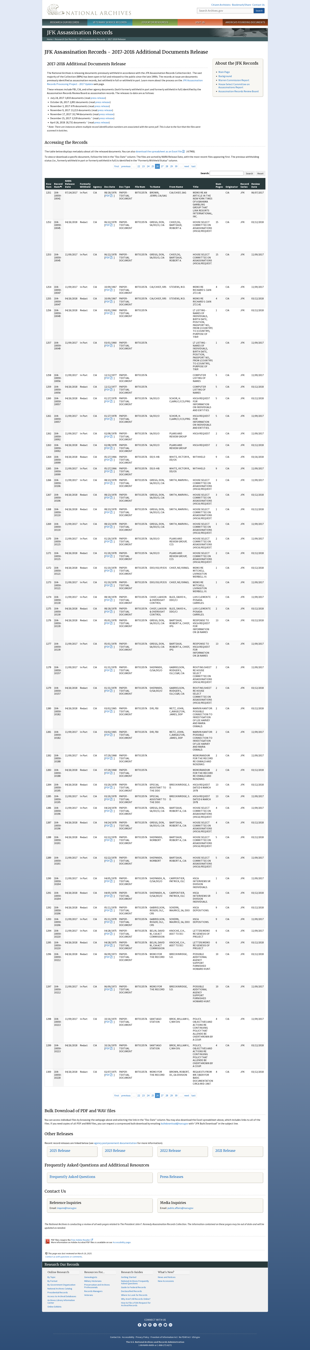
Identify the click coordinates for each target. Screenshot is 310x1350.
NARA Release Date (70, 183)
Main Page (224, 72)
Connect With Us (155, 1319)
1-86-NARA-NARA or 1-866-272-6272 (155, 1345)
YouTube (160, 1325)
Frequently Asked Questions (72, 1177)
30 (176, 166)
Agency (97, 186)
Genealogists (90, 1277)
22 (138, 166)
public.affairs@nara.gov (180, 1208)
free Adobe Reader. (81, 1239)
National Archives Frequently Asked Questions (135, 1282)
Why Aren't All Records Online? (135, 1298)
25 (152, 166)
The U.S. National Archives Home (89, 9)
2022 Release (170, 1151)
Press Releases (171, 1177)
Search (259, 10)
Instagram (150, 1325)
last (193, 166)
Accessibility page (122, 1242)
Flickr (170, 1325)
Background (225, 76)
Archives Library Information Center (61, 1301)
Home (50, 39)
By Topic (51, 1277)
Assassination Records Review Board (238, 91)
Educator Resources (155, 22)
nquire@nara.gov (67, 1208)
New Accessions (166, 1281)
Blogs (165, 1325)
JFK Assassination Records (92, 39)
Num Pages (219, 185)
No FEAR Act (185, 1337)
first (116, 166)
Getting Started (128, 1277)
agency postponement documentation (115, 1143)
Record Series (244, 185)
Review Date (255, 185)
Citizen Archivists (221, 4)
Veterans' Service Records (110, 22)
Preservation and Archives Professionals (97, 1286)
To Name (155, 186)
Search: (205, 173)
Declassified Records (131, 1291)
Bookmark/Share (241, 4)
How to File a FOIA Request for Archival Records (136, 1304)
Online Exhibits (54, 1306)
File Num (140, 186)
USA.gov (196, 1337)
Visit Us (200, 22)
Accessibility (128, 1337)
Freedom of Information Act (164, 1337)
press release (98, 97)
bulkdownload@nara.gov (174, 1123)
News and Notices (167, 1277)
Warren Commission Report (233, 80)
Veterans (88, 1295)
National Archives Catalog (59, 1288)
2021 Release (225, 1151)
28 (166, 166)
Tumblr (155, 1325)
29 (171, 166)
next (186, 166)
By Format (52, 1281)
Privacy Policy (142, 1337)
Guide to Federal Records (133, 1287)
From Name (176, 186)
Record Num (58, 185)
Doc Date (109, 186)
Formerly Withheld (85, 185)
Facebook (139, 1325)
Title (195, 186)
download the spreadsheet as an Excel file (159, 151)
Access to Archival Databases (61, 1296)
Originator (232, 186)
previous (126, 166)
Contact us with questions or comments (63, 1256)
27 (162, 166)
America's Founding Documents (245, 22)
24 (148, 166)
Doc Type (124, 186)
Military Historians (93, 1281)
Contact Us (258, 4)
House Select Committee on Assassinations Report (234, 86)
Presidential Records (57, 1292)
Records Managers (93, 1291)
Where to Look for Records (134, 1295)
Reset (260, 173)
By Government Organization (61, 1284)
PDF (107, 195)
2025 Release (60, 1151)
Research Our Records (64, 22)
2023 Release (115, 1151)
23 (143, 166)
